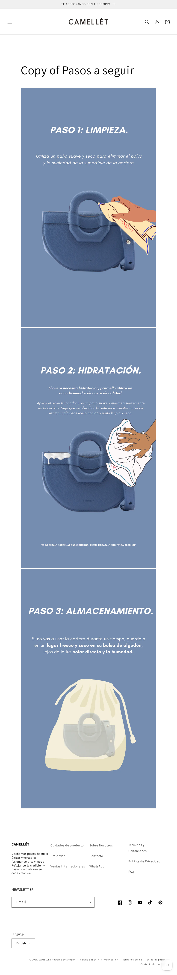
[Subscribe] (89, 902)
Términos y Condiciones (137, 848)
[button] (10, 22)
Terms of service (132, 959)
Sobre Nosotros (101, 845)
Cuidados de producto (67, 845)
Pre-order (57, 856)
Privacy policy (109, 959)
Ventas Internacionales (67, 866)
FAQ (131, 872)
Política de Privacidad (144, 861)
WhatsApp (97, 866)
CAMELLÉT (45, 959)
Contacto (96, 856)
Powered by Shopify (64, 959)
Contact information (153, 964)
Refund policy (88, 959)
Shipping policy (156, 959)
